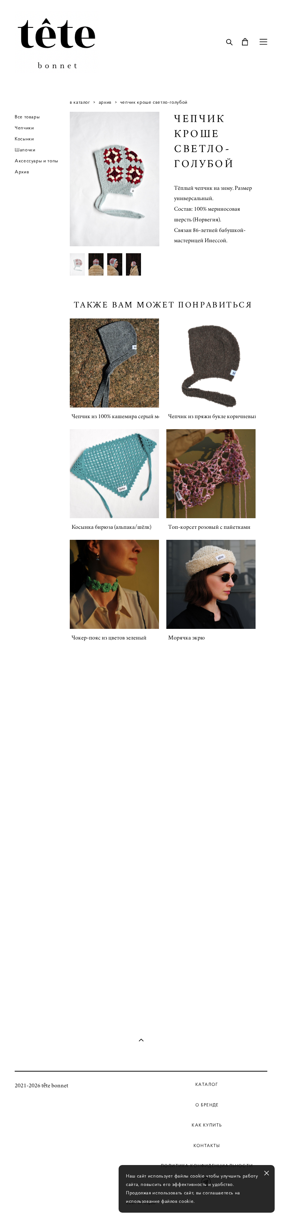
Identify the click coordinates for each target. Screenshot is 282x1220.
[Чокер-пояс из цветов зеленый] (114, 584)
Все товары (27, 117)
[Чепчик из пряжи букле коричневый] (211, 363)
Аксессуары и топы (36, 161)
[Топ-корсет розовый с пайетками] (211, 473)
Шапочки (25, 150)
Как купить (207, 1125)
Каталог (206, 1084)
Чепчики (24, 128)
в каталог (80, 102)
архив (105, 102)
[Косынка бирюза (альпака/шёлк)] (114, 473)
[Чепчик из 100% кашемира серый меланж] (114, 363)
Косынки (24, 139)
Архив (22, 172)
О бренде (207, 1104)
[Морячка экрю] (211, 584)
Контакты (207, 1145)
